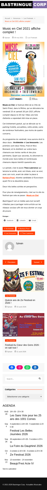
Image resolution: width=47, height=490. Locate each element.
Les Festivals (32, 38)
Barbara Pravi (9, 177)
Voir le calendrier (9, 469)
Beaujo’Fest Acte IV (22, 463)
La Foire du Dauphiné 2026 (26, 445)
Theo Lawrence (27, 233)
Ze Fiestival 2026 (20, 454)
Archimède (10, 229)
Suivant (36, 262)
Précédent (11, 262)
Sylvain (7, 38)
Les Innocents (11, 233)
